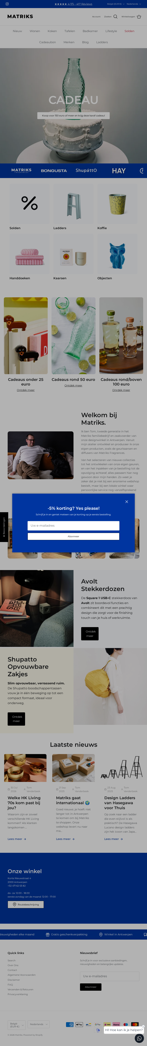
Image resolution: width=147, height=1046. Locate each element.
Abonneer (73, 536)
